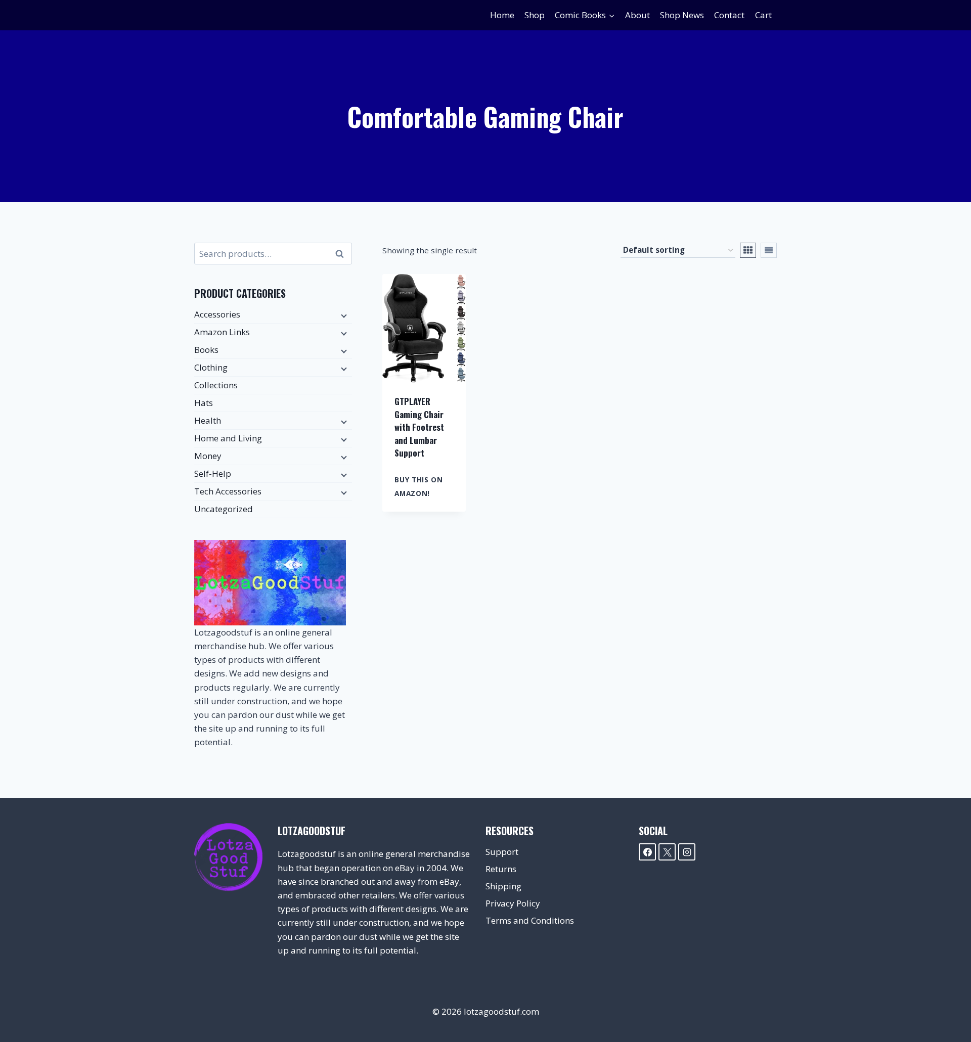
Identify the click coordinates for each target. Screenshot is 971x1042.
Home (502, 15)
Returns (501, 869)
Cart (763, 15)
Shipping (503, 886)
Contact (729, 15)
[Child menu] (343, 315)
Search (342, 254)
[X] (667, 851)
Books (206, 349)
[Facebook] (647, 851)
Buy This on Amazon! (418, 486)
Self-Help (212, 473)
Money (208, 456)
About (637, 15)
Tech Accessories (227, 491)
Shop (534, 15)
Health (207, 420)
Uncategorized (223, 509)
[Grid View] (748, 250)
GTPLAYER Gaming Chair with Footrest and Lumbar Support (419, 427)
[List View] (769, 250)
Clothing (211, 367)
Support (502, 851)
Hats (203, 403)
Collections (216, 385)
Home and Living (228, 438)
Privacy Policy (513, 903)
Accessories (217, 314)
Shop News (682, 15)
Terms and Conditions (530, 920)
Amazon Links (222, 332)
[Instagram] (686, 851)
